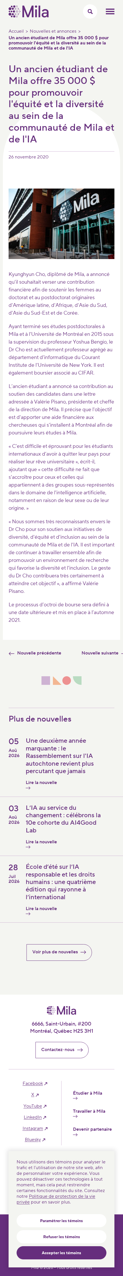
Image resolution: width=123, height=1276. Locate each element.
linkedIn (33, 1117)
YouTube (32, 1106)
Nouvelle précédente (39, 653)
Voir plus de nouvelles (55, 952)
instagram (33, 1128)
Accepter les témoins (61, 1253)
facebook (33, 1083)
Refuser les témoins (61, 1237)
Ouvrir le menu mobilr (110, 11)
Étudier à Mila (87, 1093)
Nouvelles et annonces (53, 31)
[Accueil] (29, 16)
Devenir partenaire (92, 1129)
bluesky (33, 1139)
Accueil (16, 31)
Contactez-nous (57, 1049)
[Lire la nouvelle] (38, 788)
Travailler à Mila (89, 1111)
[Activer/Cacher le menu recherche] (90, 11)
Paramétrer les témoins (61, 1221)
